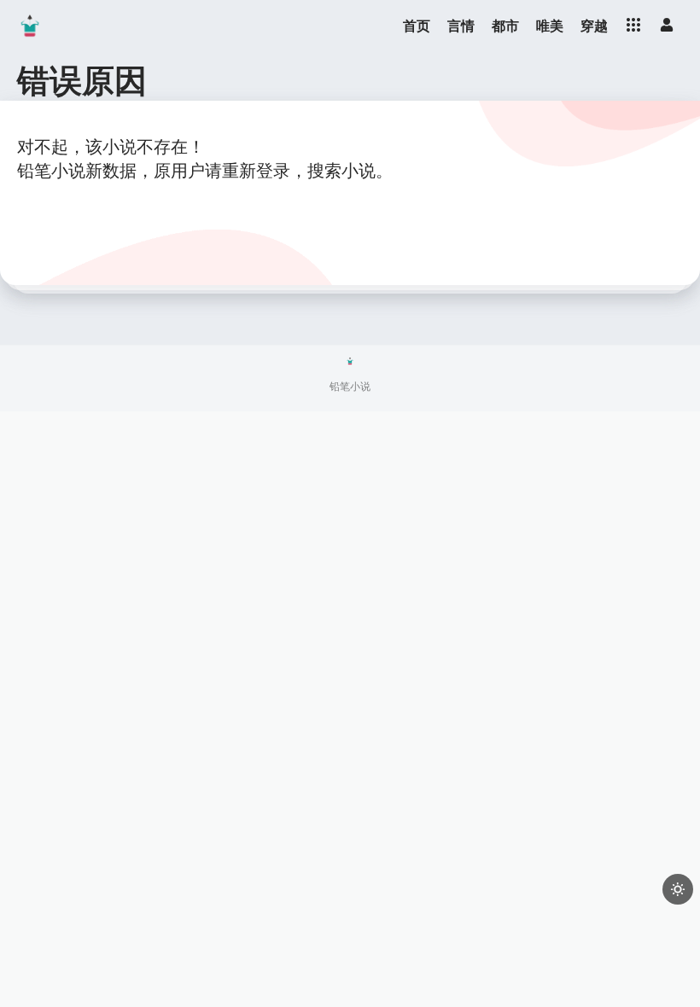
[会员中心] (667, 24)
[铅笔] (30, 25)
